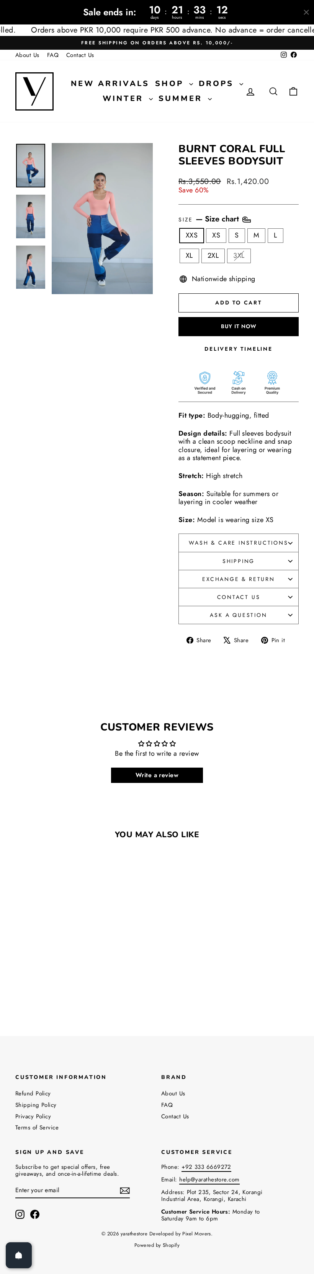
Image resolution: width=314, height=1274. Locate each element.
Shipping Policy (36, 1105)
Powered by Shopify (157, 1245)
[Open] (19, 1255)
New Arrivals (110, 83)
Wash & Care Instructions (238, 543)
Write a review (157, 775)
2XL (213, 255)
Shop (171, 83)
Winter (125, 98)
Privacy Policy (33, 1116)
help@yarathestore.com (209, 1179)
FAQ (53, 55)
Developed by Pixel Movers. (181, 1233)
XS (216, 235)
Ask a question (238, 615)
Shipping (238, 561)
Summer (182, 98)
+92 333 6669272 (206, 1167)
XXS (192, 235)
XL (189, 255)
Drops (218, 83)
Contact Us (80, 55)
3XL (238, 255)
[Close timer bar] (306, 12)
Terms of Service (37, 1127)
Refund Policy (33, 1093)
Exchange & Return (238, 579)
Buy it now (239, 326)
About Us (27, 55)
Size (209, 219)
